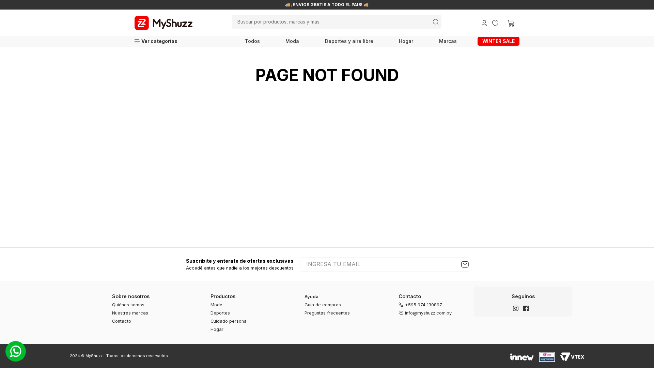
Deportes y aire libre (349, 41)
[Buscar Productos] (436, 22)
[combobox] (336, 22)
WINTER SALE (498, 41)
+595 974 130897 (423, 304)
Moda (292, 41)
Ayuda (311, 296)
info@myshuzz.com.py (428, 313)
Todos (252, 41)
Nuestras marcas (130, 313)
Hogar (406, 41)
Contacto (121, 321)
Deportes (220, 313)
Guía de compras (323, 304)
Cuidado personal (229, 321)
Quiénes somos (128, 304)
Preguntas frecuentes (327, 313)
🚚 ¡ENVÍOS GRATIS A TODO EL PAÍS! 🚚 (327, 5)
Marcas (448, 41)
